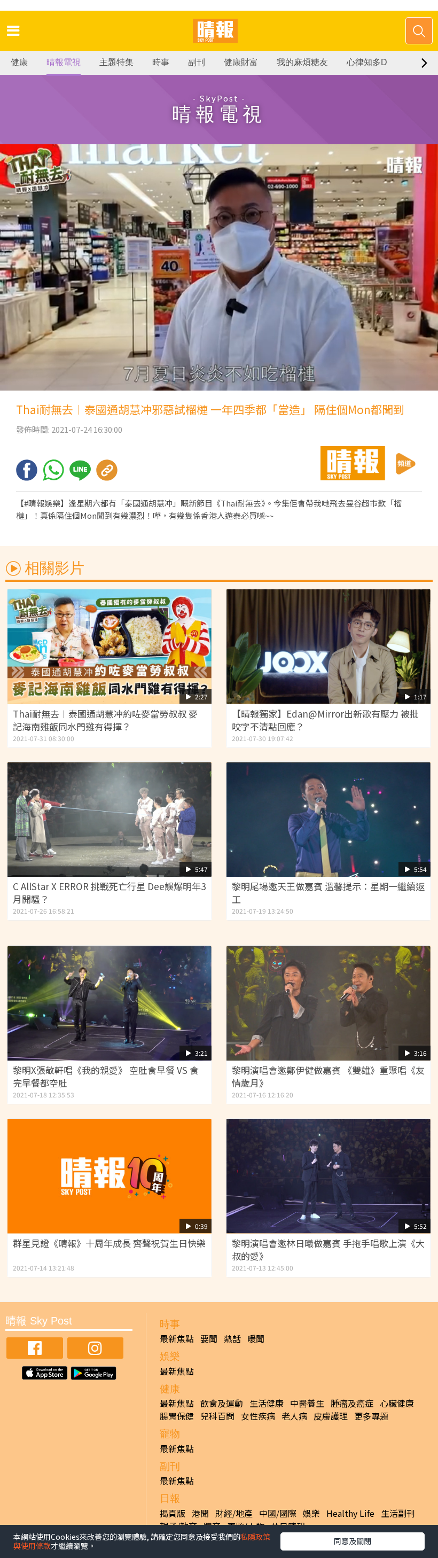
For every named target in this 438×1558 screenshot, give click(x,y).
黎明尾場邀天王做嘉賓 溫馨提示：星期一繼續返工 (328, 892)
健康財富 (241, 62)
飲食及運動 (221, 1403)
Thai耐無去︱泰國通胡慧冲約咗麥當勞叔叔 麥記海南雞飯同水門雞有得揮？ (105, 720)
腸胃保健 (177, 1415)
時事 (160, 62)
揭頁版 (172, 1513)
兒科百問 (217, 1415)
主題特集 (116, 62)
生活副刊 (398, 1513)
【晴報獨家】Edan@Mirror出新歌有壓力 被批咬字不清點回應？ (325, 720)
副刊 (196, 62)
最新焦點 (177, 1338)
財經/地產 (234, 1513)
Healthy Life (350, 1513)
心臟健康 (397, 1403)
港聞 (200, 1513)
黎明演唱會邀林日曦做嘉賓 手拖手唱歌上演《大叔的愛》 (328, 1249)
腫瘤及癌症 (352, 1403)
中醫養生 (307, 1403)
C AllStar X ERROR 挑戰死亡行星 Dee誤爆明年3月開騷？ (109, 892)
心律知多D (367, 62)
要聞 (208, 1338)
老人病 (294, 1415)
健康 (19, 62)
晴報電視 (63, 62)
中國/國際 (277, 1513)
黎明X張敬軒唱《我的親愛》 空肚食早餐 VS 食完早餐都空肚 (106, 1076)
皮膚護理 (331, 1415)
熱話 (232, 1338)
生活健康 (266, 1403)
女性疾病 (258, 1415)
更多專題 (371, 1415)
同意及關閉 (352, 1541)
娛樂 (311, 1513)
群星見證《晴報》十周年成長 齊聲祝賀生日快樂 (109, 1243)
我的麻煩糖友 (302, 62)
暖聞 (255, 1338)
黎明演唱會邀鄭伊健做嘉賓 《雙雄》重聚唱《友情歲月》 (328, 1076)
